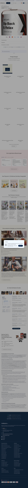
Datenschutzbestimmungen (10, 245)
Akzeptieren (20, 245)
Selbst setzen (15, 245)
